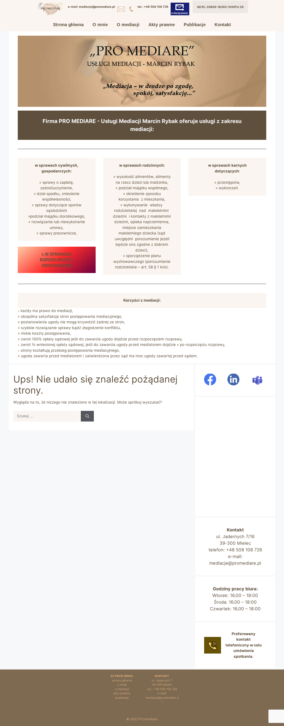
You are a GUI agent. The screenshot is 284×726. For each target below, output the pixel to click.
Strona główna (68, 24)
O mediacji (128, 24)
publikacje (122, 697)
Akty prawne (161, 24)
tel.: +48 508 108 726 (162, 689)
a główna (125, 680)
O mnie (100, 24)
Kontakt (223, 24)
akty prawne (121, 693)
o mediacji (122, 689)
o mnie (122, 684)
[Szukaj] (87, 416)
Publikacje (195, 24)
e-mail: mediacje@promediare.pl (162, 697)
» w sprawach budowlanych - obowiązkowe (56, 259)
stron (115, 680)
